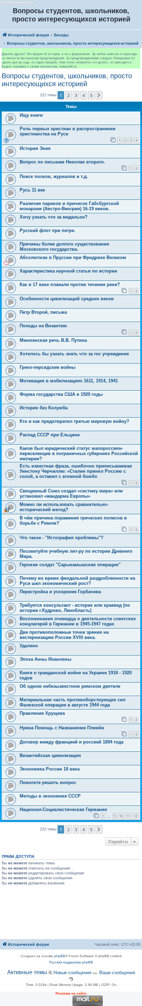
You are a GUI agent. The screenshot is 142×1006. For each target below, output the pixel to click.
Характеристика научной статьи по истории (68, 271)
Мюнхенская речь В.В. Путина (53, 340)
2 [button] (68, 95)
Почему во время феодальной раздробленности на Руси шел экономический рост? (77, 581)
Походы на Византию (43, 325)
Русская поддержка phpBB (71, 962)
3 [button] (76, 95)
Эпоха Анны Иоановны (45, 659)
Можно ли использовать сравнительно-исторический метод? (64, 507)
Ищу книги (31, 115)
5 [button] (91, 95)
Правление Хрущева (42, 713)
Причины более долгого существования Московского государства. (64, 246)
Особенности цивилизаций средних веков (67, 298)
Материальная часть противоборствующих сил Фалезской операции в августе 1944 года (72, 702)
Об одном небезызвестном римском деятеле (70, 686)
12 (135, 816)
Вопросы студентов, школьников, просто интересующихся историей (67, 80)
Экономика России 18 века (50, 769)
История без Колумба (44, 407)
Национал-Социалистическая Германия (63, 809)
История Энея (35, 148)
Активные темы (27, 972)
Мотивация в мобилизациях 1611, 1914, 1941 (69, 380)
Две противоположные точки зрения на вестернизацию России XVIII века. (64, 635)
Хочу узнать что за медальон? (54, 217)
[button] (98, 95)
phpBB (59, 956)
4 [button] (83, 95)
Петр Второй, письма (43, 312)
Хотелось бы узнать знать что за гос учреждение (74, 353)
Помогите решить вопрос (48, 782)
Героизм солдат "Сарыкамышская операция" (70, 564)
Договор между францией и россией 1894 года (71, 742)
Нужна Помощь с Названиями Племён (62, 727)
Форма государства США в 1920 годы (61, 394)
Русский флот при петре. (47, 230)
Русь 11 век (32, 190)
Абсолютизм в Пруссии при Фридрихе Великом (73, 257)
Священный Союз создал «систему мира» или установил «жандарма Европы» (71, 493)
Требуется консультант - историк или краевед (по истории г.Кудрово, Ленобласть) (75, 608)
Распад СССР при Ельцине (50, 434)
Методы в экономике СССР (50, 796)
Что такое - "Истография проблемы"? (61, 537)
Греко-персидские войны (47, 367)
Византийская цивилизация (50, 755)
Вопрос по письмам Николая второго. (62, 161)
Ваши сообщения (117, 972)
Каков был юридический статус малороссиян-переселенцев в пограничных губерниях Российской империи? (79, 453)
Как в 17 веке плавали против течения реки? (70, 284)
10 (121, 816)
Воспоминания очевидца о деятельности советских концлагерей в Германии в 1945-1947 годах (78, 621)
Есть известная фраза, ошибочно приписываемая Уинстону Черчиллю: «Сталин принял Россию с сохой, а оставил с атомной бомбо (76, 471)
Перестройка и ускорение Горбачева (60, 591)
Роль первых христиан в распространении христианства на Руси (67, 131)
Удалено (29, 645)
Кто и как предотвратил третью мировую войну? (74, 421)
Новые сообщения (72, 972)
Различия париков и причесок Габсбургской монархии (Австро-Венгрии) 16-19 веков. (69, 206)
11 (128, 816)
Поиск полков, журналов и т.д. (54, 176)
